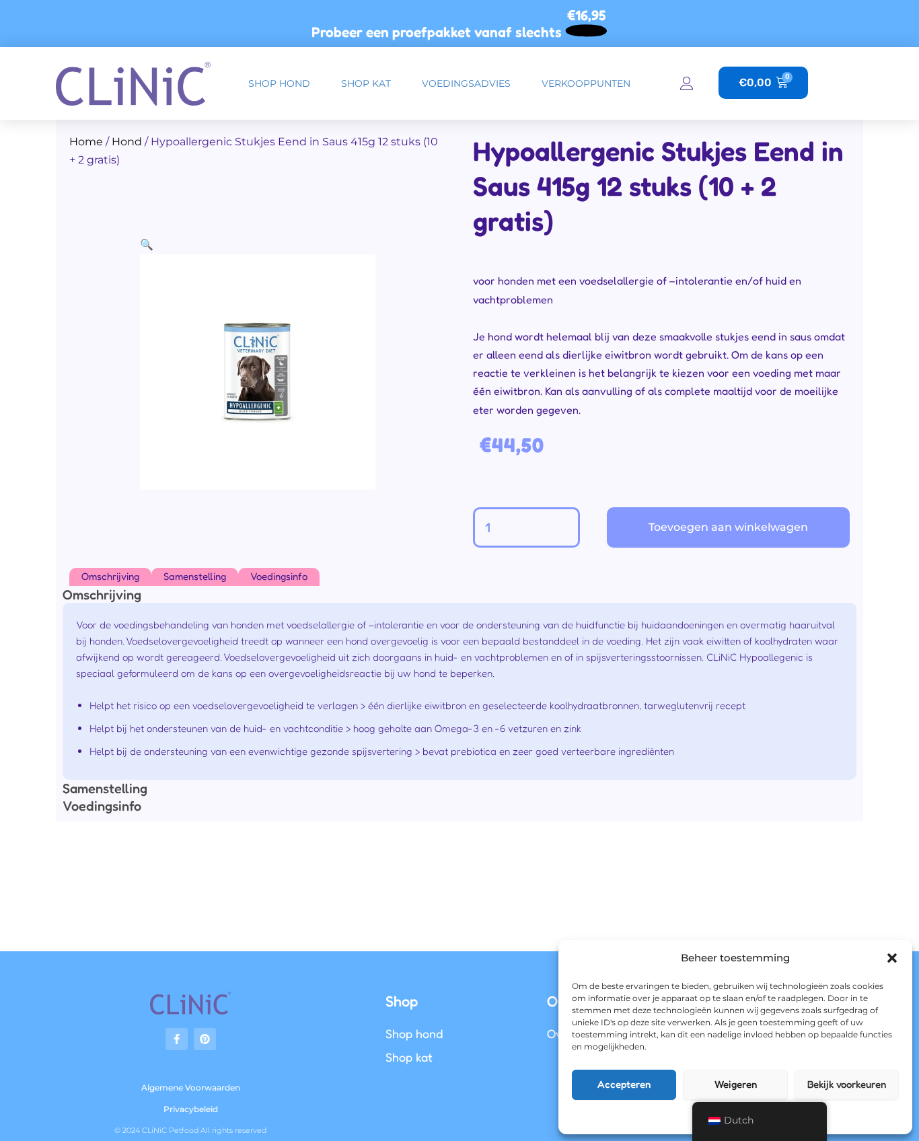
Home (86, 141)
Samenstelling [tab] (194, 576)
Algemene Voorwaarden (190, 1087)
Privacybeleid (190, 1109)
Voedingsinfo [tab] (278, 576)
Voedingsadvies (466, 83)
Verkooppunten (586, 83)
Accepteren (624, 1084)
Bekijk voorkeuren (846, 1084)
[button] (892, 958)
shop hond (279, 83)
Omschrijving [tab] (110, 576)
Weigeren (735, 1084)
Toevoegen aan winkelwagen (728, 527)
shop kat (366, 83)
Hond (127, 141)
